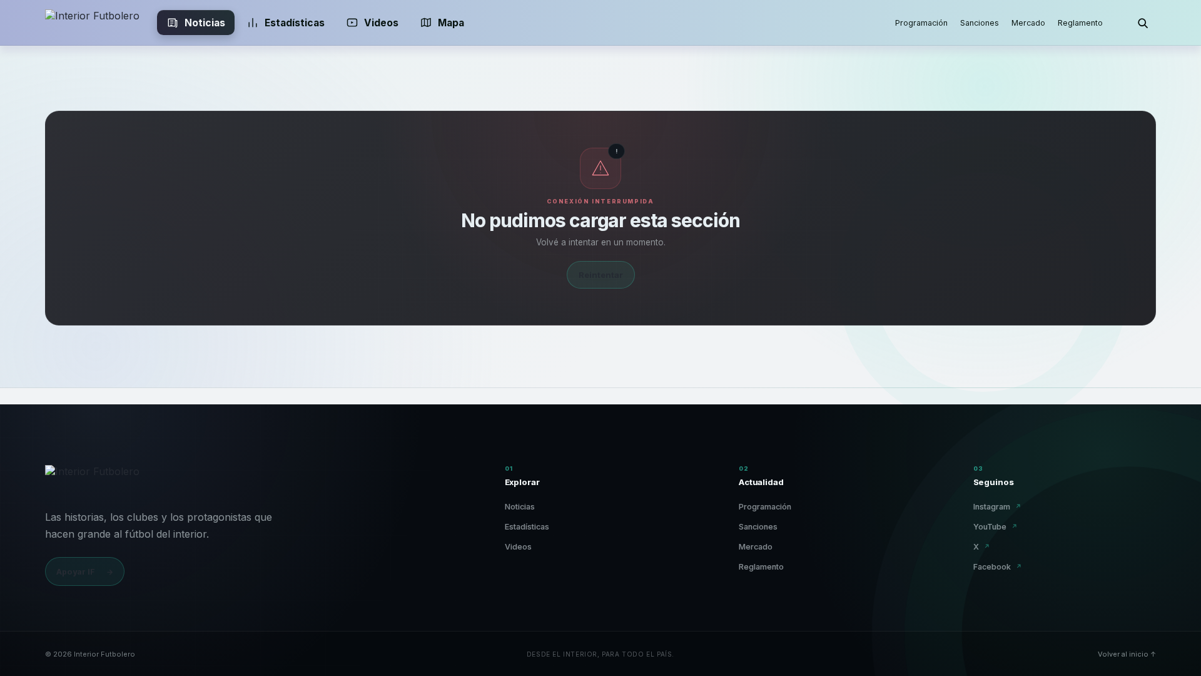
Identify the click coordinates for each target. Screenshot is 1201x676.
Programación (921, 23)
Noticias (205, 23)
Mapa (451, 23)
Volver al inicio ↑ (1127, 654)
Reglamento (1080, 23)
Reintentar (601, 275)
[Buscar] (1142, 22)
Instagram (997, 506)
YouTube (995, 526)
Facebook (997, 566)
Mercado (1028, 23)
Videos (381, 23)
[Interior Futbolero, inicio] (92, 22)
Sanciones (979, 23)
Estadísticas (295, 23)
